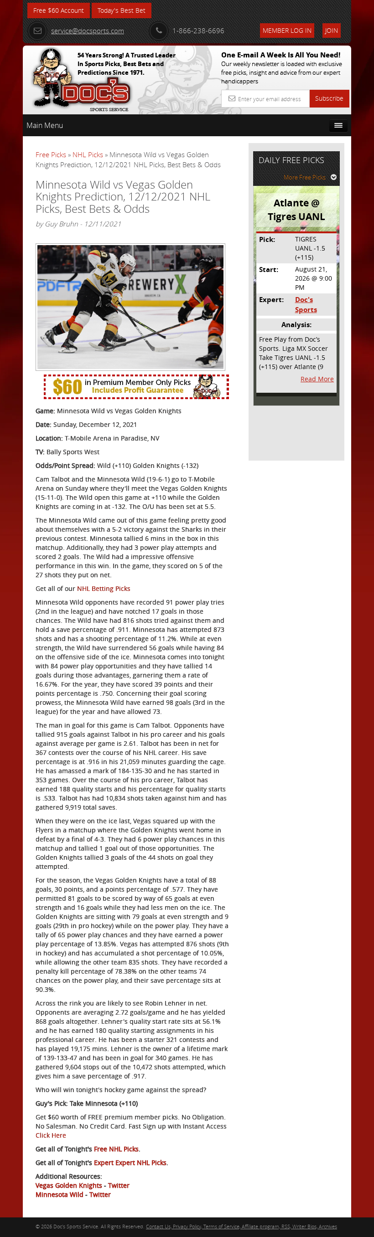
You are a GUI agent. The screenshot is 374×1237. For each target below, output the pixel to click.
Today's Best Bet (121, 10)
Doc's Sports (306, 304)
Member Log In (287, 30)
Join (331, 30)
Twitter (119, 1185)
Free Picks (51, 154)
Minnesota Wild (59, 1194)
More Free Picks (305, 177)
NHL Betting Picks (103, 588)
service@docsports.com (87, 30)
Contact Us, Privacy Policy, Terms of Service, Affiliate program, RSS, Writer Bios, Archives (241, 1226)
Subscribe (329, 98)
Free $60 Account (58, 10)
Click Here (51, 1135)
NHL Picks (88, 154)
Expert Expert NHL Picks (130, 1162)
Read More (317, 379)
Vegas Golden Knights (69, 1185)
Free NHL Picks (116, 1149)
